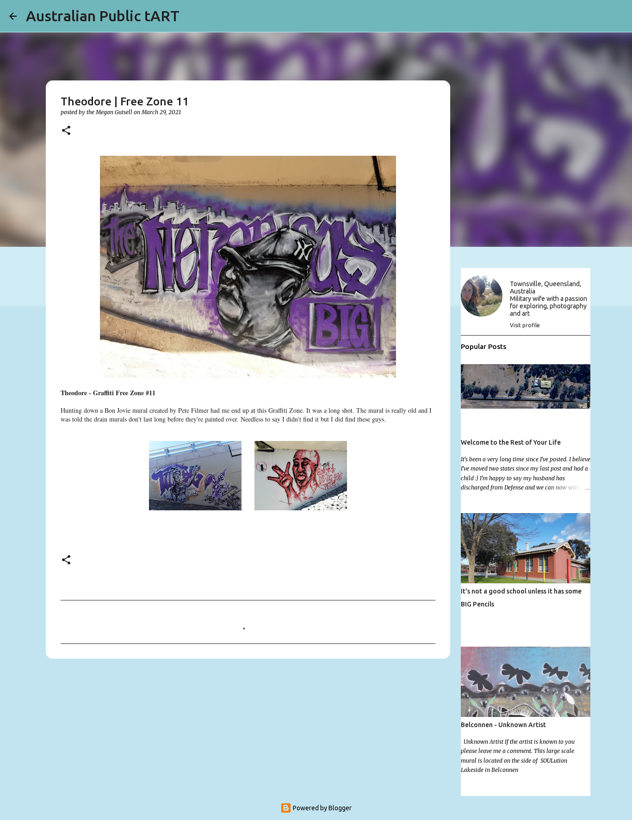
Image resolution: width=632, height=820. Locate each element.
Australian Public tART (103, 15)
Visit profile (525, 325)
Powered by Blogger (321, 808)
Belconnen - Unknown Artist (503, 724)
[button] (66, 131)
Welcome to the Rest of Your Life (511, 442)
